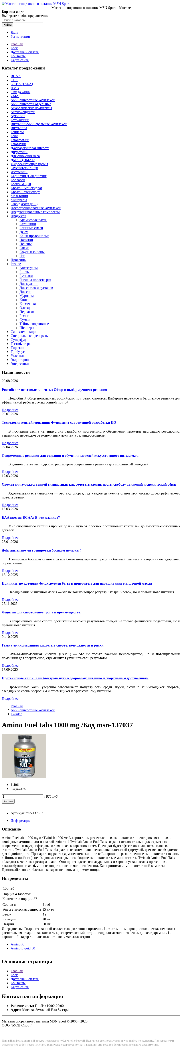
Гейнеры (17, 132)
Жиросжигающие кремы (29, 164)
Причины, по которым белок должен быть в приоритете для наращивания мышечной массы (77, 583)
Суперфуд (18, 340)
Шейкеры (27, 328)
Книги (25, 300)
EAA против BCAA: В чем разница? (31, 517)
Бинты (25, 272)
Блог (14, 48)
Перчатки (27, 312)
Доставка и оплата (25, 52)
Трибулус (18, 352)
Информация (20, 821)
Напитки (26, 240)
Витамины (19, 128)
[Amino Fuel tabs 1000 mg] (24, 777)
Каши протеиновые (34, 236)
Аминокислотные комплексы (33, 100)
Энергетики (20, 364)
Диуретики (19, 152)
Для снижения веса (25, 156)
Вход (14, 32)
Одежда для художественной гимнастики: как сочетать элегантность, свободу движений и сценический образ (89, 484)
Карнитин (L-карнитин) (29, 176)
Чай (22, 256)
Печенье (26, 244)
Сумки (25, 320)
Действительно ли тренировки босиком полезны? (41, 550)
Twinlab (16, 714)
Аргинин (18, 116)
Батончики (28, 224)
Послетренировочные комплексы (36, 208)
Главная (17, 44)
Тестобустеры (21, 344)
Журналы (27, 296)
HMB (15, 88)
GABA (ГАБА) (22, 84)
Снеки (24, 248)
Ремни (24, 316)
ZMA (15, 96)
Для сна (25, 292)
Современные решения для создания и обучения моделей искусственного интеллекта (70, 455)
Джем (24, 232)
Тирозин (17, 348)
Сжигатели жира (23, 332)
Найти (8, 24)
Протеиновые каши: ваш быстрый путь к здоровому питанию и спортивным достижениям (75, 678)
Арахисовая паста (33, 220)
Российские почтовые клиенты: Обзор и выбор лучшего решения (54, 390)
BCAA (16, 76)
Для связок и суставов (36, 288)
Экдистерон (20, 360)
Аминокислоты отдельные (31, 104)
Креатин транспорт (25, 192)
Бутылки (26, 276)
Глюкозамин (20, 140)
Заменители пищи (24, 168)
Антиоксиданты (23, 112)
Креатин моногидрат (26, 188)
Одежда (25, 308)
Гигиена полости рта (35, 280)
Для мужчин (29, 284)
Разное (16, 264)
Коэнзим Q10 (21, 184)
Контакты (18, 56)
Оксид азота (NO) (24, 204)
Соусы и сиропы (32, 252)
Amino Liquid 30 (23, 948)
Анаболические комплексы (31, 108)
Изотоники (19, 172)
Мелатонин (19, 196)
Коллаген (18, 180)
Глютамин (18, 144)
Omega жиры (20, 92)
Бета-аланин (20, 120)
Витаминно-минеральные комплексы (39, 124)
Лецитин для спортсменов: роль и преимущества (41, 612)
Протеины (18, 260)
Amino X (17, 944)
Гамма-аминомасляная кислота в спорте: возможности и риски (52, 645)
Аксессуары (29, 268)
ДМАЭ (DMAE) (23, 160)
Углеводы (18, 356)
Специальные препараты (30, 336)
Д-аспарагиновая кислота (30, 148)
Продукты (18, 216)
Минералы (19, 200)
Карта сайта (20, 60)
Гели (14, 136)
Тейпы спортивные (34, 324)
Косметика (28, 304)
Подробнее (10, 410)
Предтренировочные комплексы (35, 212)
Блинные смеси (31, 228)
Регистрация (20, 36)
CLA (14, 80)
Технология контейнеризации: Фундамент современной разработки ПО (59, 422)
